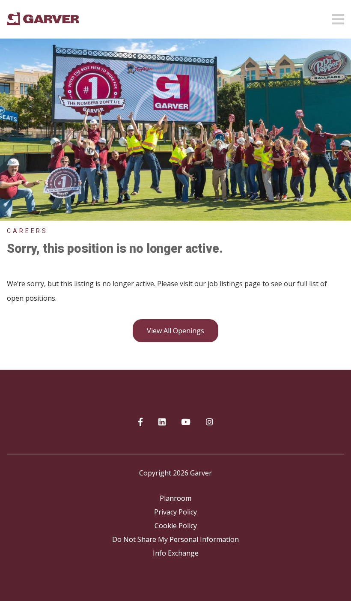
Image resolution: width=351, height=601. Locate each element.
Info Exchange (176, 553)
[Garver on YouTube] (185, 422)
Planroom (175, 498)
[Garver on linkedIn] (162, 422)
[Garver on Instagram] (209, 422)
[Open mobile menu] (338, 17)
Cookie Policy (176, 525)
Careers (27, 230)
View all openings (175, 330)
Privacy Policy (175, 512)
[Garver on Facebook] (140, 422)
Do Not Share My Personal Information (175, 539)
